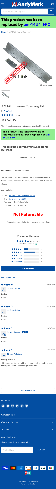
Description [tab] (6, 170)
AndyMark (8, 111)
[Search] (51, 11)
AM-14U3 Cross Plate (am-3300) (22, 195)
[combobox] (24, 11)
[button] (7, 115)
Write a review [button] (28, 268)
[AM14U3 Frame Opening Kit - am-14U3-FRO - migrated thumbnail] (5, 95)
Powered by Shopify (28, 484)
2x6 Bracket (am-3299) (18, 199)
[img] (7, 285)
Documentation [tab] (22, 170)
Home (3, 32)
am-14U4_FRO (37, 24)
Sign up (41, 449)
